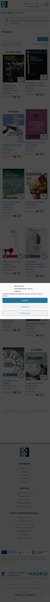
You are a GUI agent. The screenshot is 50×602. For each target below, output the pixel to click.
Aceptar (25, 300)
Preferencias (25, 313)
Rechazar (25, 307)
